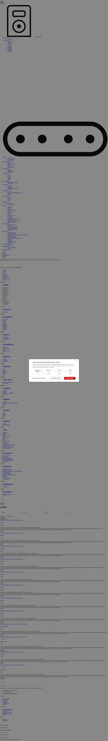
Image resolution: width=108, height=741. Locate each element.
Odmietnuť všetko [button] (56, 378)
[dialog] (54, 370)
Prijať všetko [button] (69, 378)
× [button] (76, 360)
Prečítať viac (51, 367)
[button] (39, 378)
